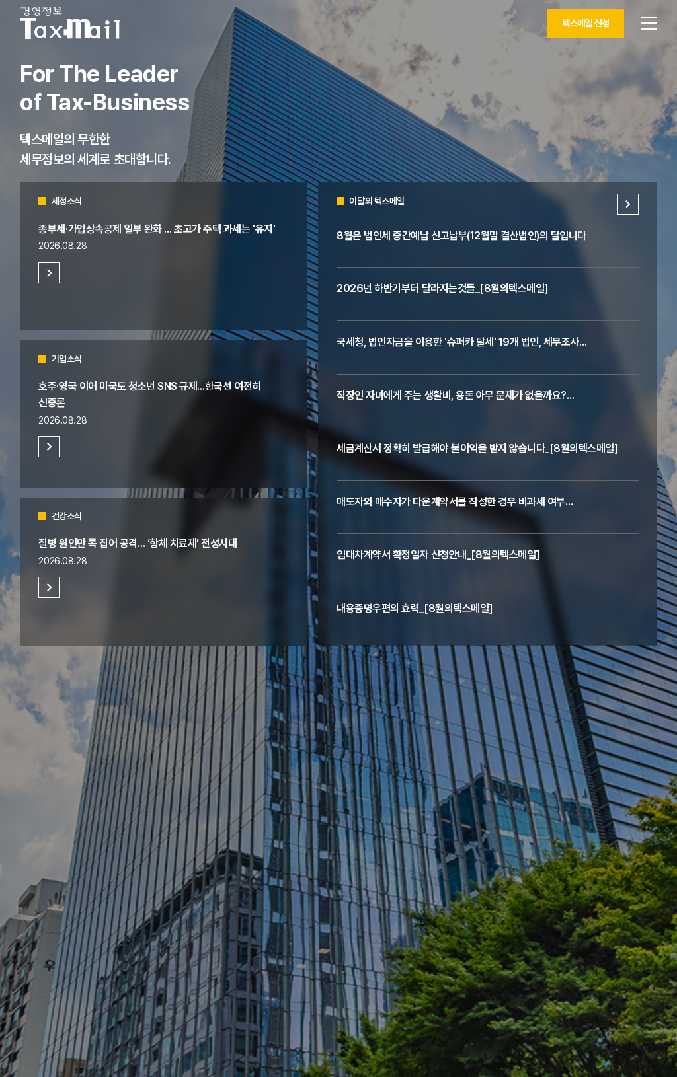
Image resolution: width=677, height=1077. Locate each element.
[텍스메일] (70, 23)
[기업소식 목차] (49, 446)
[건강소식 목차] (49, 587)
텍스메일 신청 (586, 23)
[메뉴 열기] (649, 23)
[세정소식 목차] (49, 272)
